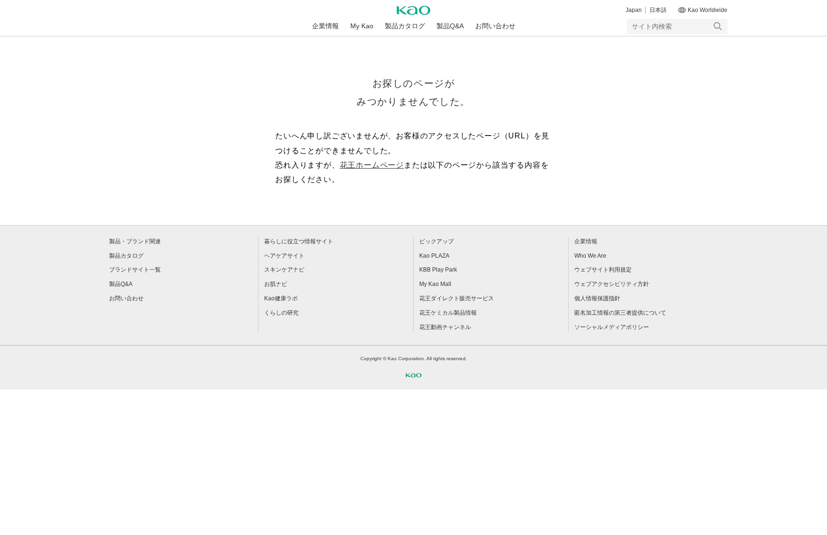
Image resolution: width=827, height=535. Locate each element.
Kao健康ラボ (281, 298)
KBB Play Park (438, 269)
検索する (717, 26)
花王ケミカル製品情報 (448, 312)
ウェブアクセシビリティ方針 (611, 284)
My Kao (361, 26)
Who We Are (590, 255)
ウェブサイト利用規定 (603, 269)
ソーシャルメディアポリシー (611, 327)
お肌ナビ (275, 284)
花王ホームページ (372, 165)
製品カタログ (405, 26)
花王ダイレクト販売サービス (456, 298)
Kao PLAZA (434, 255)
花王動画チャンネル (445, 327)
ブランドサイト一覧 (135, 269)
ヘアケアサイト (284, 255)
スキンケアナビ (284, 269)
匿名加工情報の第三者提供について (620, 312)
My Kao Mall (435, 284)
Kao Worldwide (707, 10)
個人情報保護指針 (597, 298)
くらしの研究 (281, 312)
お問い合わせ (495, 26)
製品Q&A (450, 26)
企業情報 (325, 26)
